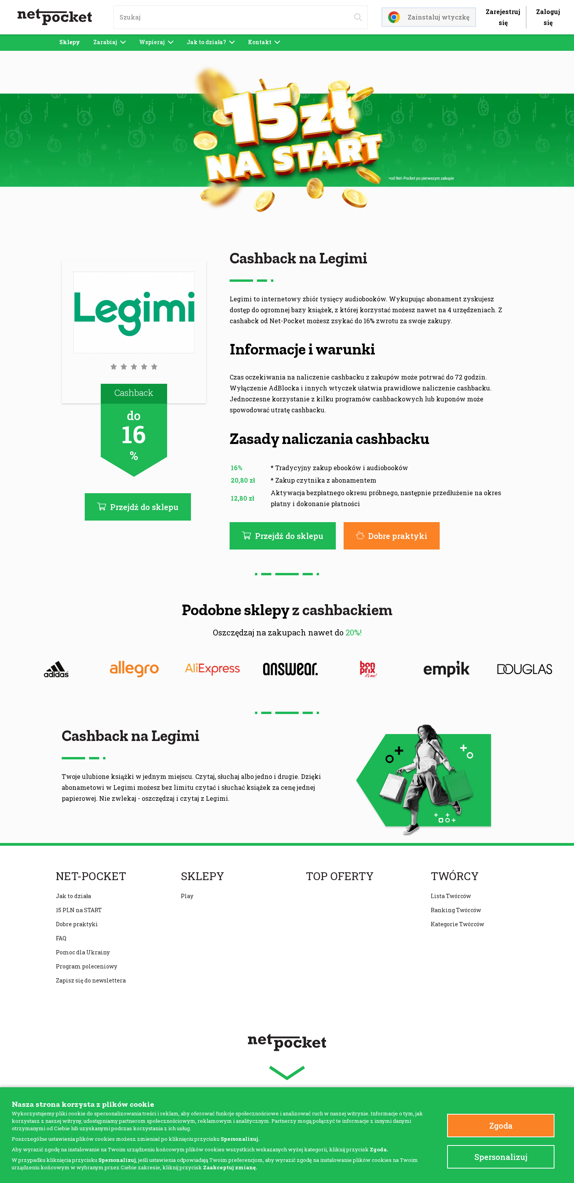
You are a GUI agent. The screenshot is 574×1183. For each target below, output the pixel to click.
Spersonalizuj (501, 1157)
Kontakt (259, 42)
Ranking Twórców (456, 910)
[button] (134, 366)
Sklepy (69, 42)
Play (187, 896)
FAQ (61, 938)
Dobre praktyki (397, 536)
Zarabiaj (105, 42)
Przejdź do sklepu (289, 536)
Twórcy (455, 876)
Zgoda (501, 1125)
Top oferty (340, 876)
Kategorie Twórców (457, 924)
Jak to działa (73, 896)
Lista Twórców (451, 896)
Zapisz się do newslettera (91, 980)
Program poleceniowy (86, 966)
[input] (240, 17)
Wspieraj (152, 42)
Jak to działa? (206, 42)
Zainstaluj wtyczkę (438, 17)
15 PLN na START (79, 910)
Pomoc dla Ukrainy (83, 952)
